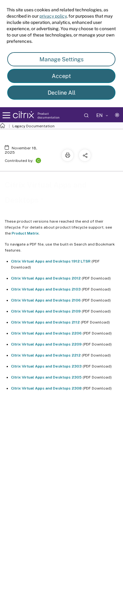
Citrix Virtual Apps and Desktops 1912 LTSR (51, 261)
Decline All (61, 92)
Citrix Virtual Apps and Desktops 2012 (46, 278)
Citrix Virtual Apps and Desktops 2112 (45, 322)
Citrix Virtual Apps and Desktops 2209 (46, 344)
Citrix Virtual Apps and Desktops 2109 (46, 311)
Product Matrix (25, 233)
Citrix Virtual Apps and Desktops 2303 (46, 366)
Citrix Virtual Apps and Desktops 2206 (46, 333)
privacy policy (53, 16)
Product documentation (49, 115)
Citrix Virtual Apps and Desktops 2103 (46, 289)
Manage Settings (61, 59)
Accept (61, 76)
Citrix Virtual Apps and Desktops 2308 (46, 388)
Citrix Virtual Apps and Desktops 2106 (46, 300)
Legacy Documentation (33, 126)
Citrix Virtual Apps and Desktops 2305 (46, 377)
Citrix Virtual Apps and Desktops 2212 (46, 355)
